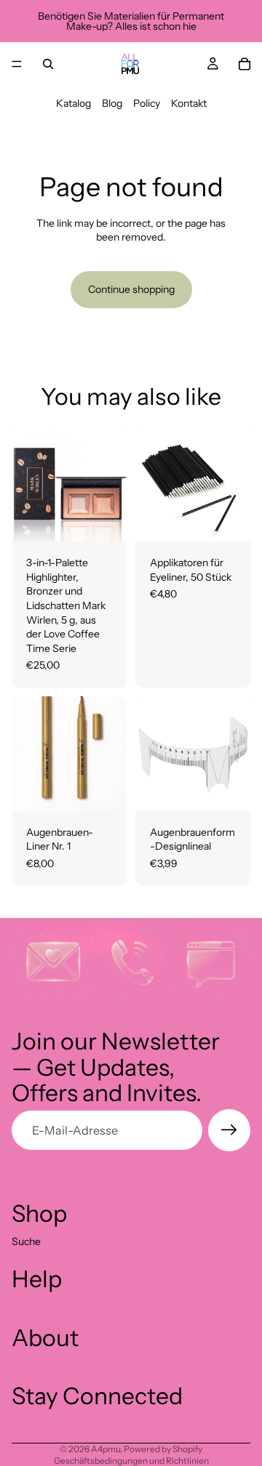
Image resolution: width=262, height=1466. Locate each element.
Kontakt (189, 103)
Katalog (73, 103)
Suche (26, 1241)
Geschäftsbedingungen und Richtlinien (131, 1460)
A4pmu (105, 1448)
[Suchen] (48, 64)
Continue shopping (131, 289)
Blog (112, 103)
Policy (146, 103)
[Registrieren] (229, 1130)
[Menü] (16, 64)
